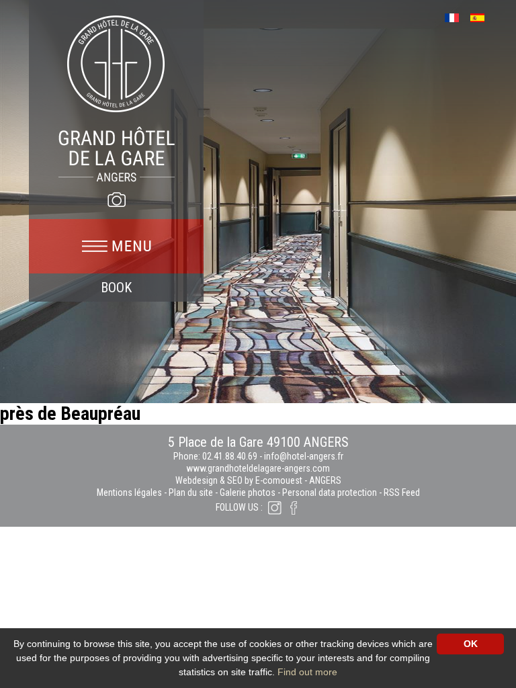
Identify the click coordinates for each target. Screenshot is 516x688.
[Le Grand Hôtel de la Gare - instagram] (275, 507)
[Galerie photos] (116, 199)
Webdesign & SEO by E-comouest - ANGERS (258, 480)
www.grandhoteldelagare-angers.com (258, 468)
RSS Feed (402, 492)
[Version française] (456, 16)
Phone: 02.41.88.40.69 (216, 456)
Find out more (307, 671)
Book (116, 288)
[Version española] (482, 16)
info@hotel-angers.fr (303, 456)
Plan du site (191, 492)
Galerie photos (247, 492)
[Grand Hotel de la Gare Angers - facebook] (293, 507)
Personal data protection (329, 492)
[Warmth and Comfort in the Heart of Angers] (116, 98)
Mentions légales (129, 492)
